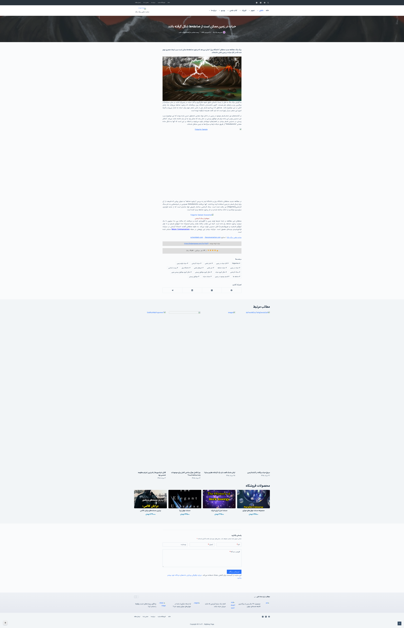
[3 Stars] (213, 250)
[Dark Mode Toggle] (5, 623)
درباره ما (153, 2)
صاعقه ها (236, 277)
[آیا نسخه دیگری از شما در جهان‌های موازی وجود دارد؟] (196, 605)
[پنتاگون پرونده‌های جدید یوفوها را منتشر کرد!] (162, 605)
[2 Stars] (215, 250)
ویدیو (223, 10)
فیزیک (244, 10)
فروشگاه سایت (161, 2)
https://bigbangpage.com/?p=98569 (196, 244)
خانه (169, 2)
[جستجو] (268, 2)
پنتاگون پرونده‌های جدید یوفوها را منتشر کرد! (145, 605)
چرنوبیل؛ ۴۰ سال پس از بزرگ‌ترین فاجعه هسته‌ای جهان (249, 605)
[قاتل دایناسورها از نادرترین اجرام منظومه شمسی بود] (150, 390)
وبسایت (183, 544)
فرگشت (188, 32)
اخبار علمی (209, 263)
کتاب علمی (233, 10)
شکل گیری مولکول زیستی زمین (181, 272)
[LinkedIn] (192, 290)
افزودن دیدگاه (235, 552)
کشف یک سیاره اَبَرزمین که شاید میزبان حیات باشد (215, 605)
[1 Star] (217, 251)
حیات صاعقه (222, 268)
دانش (261, 10)
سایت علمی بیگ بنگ (142, 12)
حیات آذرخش (196, 263)
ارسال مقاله (138, 2)
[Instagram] (256, 2)
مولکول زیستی (194, 277)
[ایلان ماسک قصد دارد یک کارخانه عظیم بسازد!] (219, 390)
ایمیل (210, 544)
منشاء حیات (207, 277)
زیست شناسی (195, 32)
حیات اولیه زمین (182, 263)
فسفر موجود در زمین (222, 277)
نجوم (253, 10)
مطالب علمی (182, 32)
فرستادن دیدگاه (234, 572)
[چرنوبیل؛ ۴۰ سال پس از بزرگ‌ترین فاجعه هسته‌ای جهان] (266, 605)
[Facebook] (264, 2)
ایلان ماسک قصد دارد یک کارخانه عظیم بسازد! (219, 472)
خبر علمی (210, 268)
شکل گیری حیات (221, 272)
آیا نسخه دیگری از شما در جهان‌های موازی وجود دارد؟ (182, 605)
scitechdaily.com (196, 237)
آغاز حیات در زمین (222, 263)
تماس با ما (146, 2)
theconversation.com (213, 237)
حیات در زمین (235, 268)
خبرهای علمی (198, 268)
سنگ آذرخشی (235, 272)
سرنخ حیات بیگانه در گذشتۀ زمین (258, 472)
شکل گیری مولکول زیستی (203, 272)
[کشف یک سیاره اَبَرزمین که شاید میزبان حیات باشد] (231, 605)
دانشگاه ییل (186, 268)
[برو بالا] (399, 623)
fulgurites (236, 263)
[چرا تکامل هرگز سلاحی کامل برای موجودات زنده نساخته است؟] (184, 390)
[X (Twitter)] (260, 2)
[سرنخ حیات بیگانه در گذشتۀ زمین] (254, 390)
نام (238, 544)
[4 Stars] (210, 250)
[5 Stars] (208, 250)
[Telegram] (172, 290)
